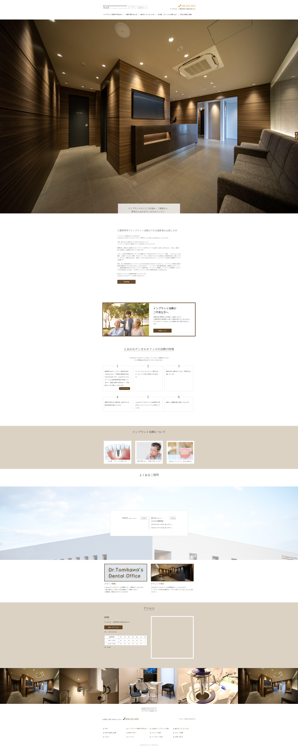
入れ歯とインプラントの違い (160, 728)
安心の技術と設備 (186, 14)
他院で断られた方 (131, 14)
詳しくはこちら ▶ (125, 388)
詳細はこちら (162, 330)
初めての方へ (132, 732)
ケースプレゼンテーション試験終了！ (170, 528)
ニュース (131, 737)
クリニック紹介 (156, 732)
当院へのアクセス (113, 627)
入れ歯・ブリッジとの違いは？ (167, 14)
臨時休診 (160, 521)
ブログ (107, 737)
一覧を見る (143, 518)
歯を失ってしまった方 (147, 14)
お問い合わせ (179, 737)
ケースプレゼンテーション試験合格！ (170, 524)
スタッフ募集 (179, 732)
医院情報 (126, 282)
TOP (106, 728)
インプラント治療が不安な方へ (113, 14)
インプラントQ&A (157, 737)
